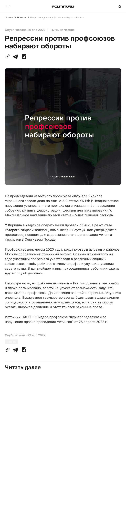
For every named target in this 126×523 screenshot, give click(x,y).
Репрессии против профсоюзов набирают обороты (57, 17)
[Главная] (63, 6)
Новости (21, 17)
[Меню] (8, 6)
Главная (9, 17)
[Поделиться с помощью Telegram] (15, 56)
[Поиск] (119, 6)
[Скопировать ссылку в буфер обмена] (8, 56)
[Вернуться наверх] (119, 519)
